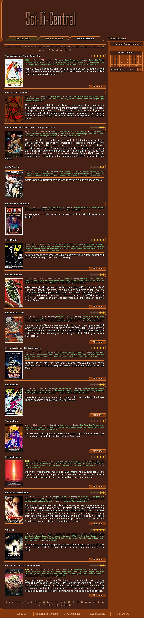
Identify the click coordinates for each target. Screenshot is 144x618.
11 (40, 47)
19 (73, 47)
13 (48, 47)
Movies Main (23, 38)
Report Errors (97, 613)
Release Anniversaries (126, 44)
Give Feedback (72, 613)
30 (53, 50)
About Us (21, 613)
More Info (97, 86)
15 (56, 47)
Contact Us (123, 613)
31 (57, 50)
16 (61, 47)
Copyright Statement (46, 613)
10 (35, 47)
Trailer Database (117, 38)
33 (65, 50)
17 (65, 47)
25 (99, 47)
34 (70, 50)
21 (82, 47)
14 (52, 47)
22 (86, 47)
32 (61, 50)
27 (40, 50)
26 (103, 47)
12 (44, 47)
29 (49, 50)
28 (44, 50)
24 (94, 47)
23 (90, 47)
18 (69, 47)
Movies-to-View (54, 38)
